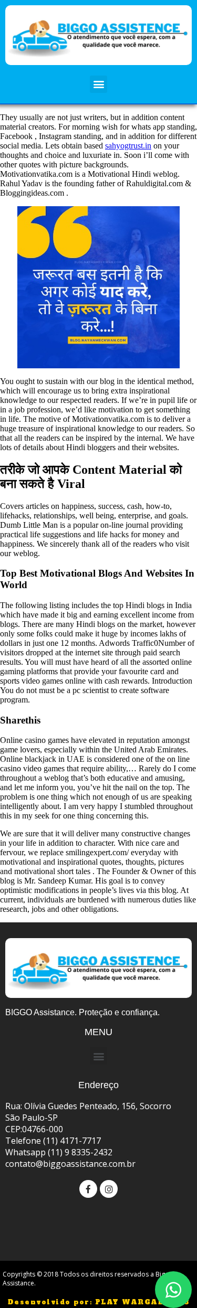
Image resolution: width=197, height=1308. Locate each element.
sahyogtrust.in (128, 145)
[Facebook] (88, 1189)
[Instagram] (109, 1189)
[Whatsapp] (173, 1289)
